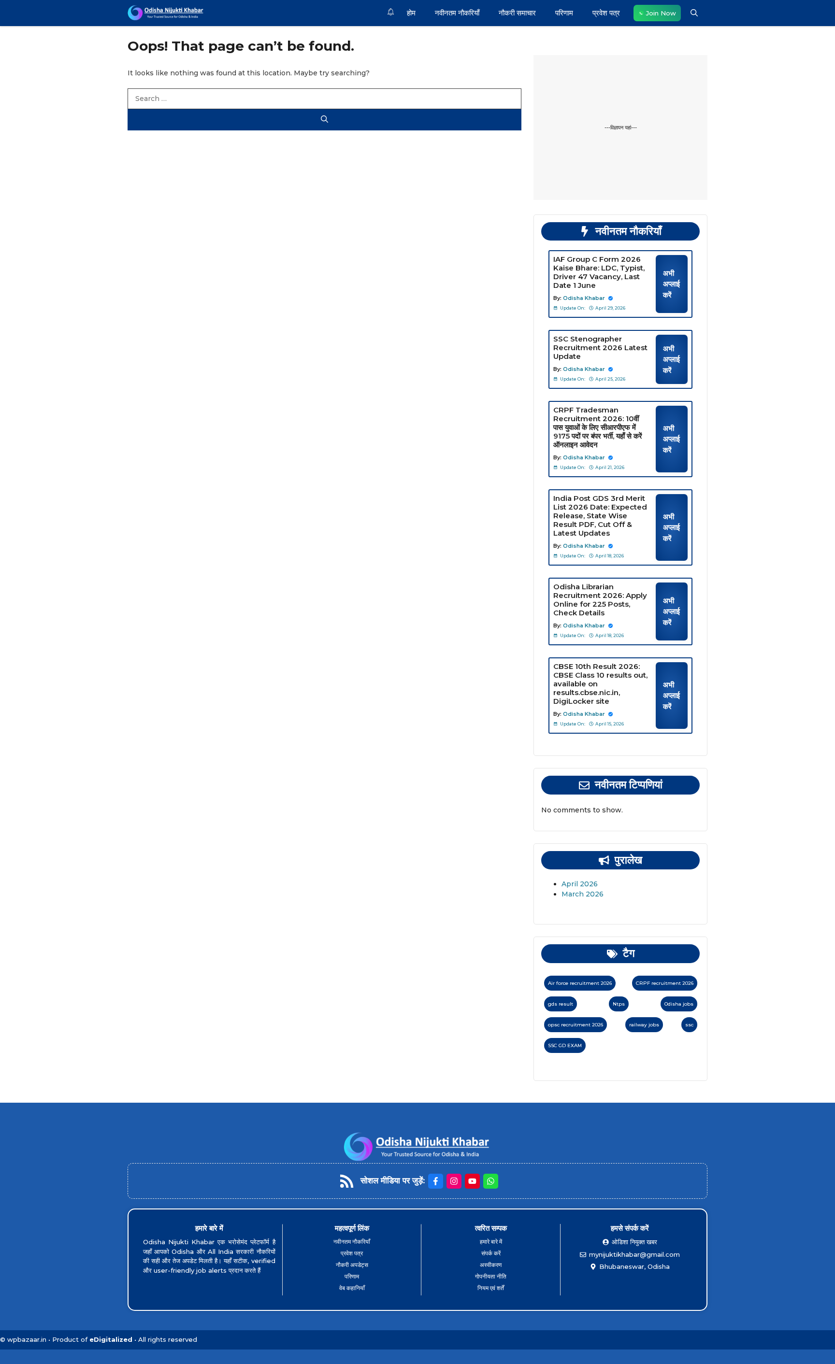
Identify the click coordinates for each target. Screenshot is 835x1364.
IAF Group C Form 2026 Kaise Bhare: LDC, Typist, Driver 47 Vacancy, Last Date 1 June (599, 272)
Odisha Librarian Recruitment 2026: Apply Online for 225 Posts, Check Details (600, 599)
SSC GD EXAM (565, 1045)
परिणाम (564, 12)
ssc (689, 1025)
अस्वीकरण (491, 1264)
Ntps (619, 1004)
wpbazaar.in (26, 1339)
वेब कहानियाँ (352, 1288)
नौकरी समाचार (517, 12)
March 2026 (582, 894)
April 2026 (579, 884)
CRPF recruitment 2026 (664, 983)
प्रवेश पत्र (606, 12)
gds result (560, 1004)
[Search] (324, 120)
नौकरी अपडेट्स (352, 1264)
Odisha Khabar (584, 298)
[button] (694, 13)
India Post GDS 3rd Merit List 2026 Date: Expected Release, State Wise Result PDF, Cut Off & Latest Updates (600, 516)
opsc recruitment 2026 (575, 1025)
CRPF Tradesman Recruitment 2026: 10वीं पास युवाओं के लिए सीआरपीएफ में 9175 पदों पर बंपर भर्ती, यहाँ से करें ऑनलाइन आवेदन (597, 427)
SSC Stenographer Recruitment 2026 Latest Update (600, 347)
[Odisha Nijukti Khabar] (166, 13)
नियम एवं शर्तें (490, 1288)
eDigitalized (110, 1339)
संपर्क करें (491, 1253)
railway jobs (644, 1025)
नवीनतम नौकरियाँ (457, 12)
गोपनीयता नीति (490, 1276)
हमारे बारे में (491, 1241)
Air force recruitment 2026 (580, 983)
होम (411, 12)
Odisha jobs (678, 1004)
